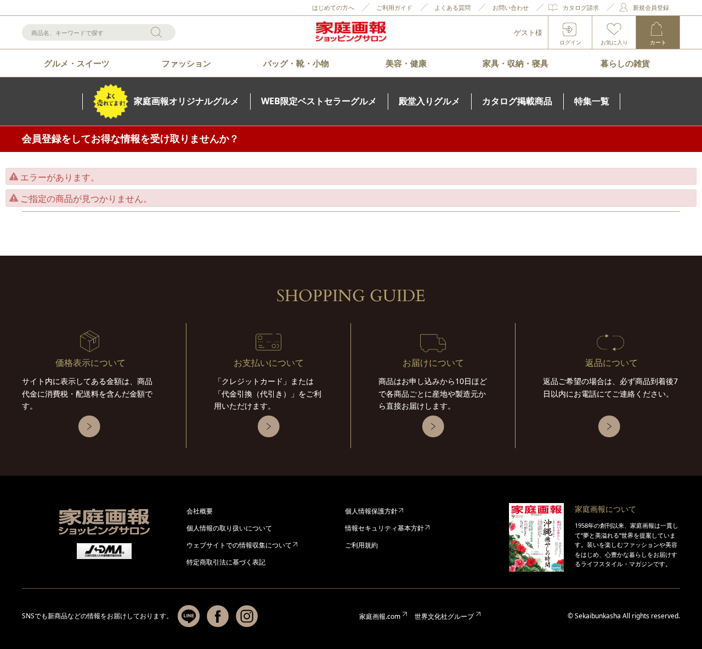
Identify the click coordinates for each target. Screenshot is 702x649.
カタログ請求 (581, 7)
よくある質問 (452, 7)
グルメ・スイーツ (77, 63)
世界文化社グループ (444, 616)
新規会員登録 (651, 7)
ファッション (186, 63)
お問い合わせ (510, 7)
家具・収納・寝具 (515, 63)
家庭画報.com (379, 616)
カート (658, 42)
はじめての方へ (333, 7)
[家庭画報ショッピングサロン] (351, 32)
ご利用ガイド (394, 7)
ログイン (570, 42)
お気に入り (614, 42)
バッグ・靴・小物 (296, 63)
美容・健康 (406, 63)
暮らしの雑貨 (625, 63)
